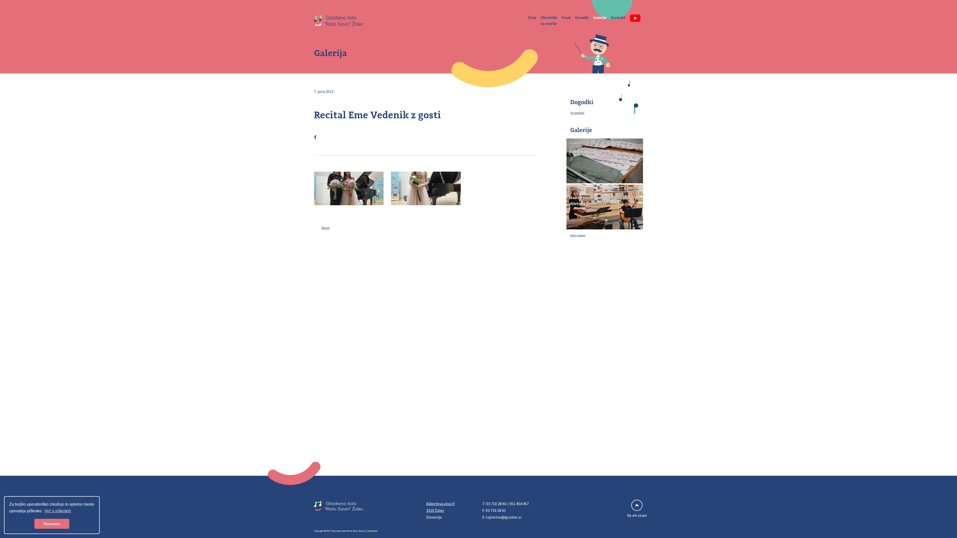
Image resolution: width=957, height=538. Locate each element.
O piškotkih (372, 531)
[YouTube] (635, 18)
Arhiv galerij (577, 235)
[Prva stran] (339, 20)
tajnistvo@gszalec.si (503, 517)
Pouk (566, 17)
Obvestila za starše (549, 20)
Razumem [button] (52, 524)
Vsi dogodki (577, 113)
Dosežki (582, 17)
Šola (532, 17)
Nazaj (325, 227)
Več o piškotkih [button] (57, 511)
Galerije (599, 17)
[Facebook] (315, 137)
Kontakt (618, 17)
